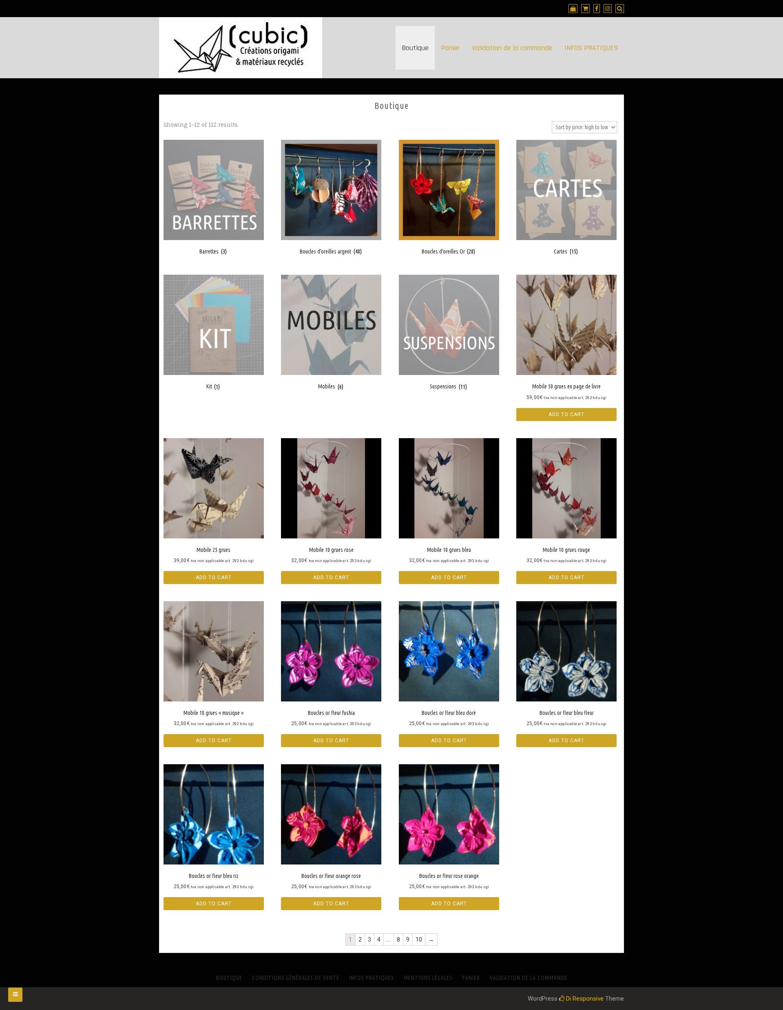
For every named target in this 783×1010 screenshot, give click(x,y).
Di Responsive (584, 998)
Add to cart (566, 414)
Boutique (415, 48)
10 (419, 939)
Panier (450, 48)
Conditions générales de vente (295, 978)
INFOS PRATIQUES (591, 48)
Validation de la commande (512, 48)
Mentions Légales (428, 978)
